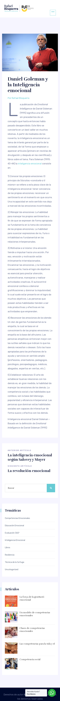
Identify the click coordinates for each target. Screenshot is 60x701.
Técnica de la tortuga (14, 562)
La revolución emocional (29, 470)
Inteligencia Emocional (15, 540)
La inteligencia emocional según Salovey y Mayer (30, 457)
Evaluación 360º (12, 533)
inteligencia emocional (30, 163)
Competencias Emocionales (17, 518)
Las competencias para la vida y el (37, 643)
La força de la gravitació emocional (32, 598)
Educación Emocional (14, 526)
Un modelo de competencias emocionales (35, 614)
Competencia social (30, 659)
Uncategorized (11, 570)
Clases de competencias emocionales (32, 630)
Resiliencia (9, 555)
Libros (7, 548)
